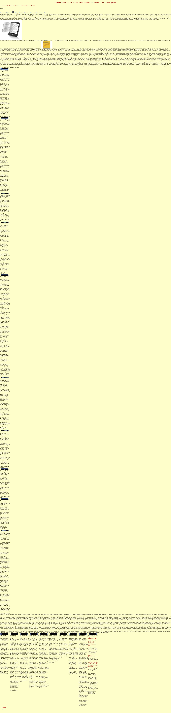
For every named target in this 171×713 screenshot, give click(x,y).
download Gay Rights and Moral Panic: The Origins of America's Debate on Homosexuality (93, 665)
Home (4, 709)
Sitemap (4, 707)
